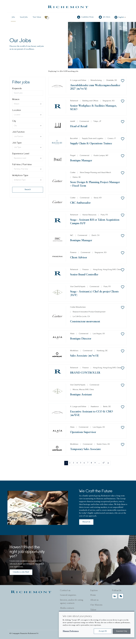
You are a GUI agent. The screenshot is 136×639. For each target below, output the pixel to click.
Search (28, 190)
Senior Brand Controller (84, 274)
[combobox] (27, 104)
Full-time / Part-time (22, 165)
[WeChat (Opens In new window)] (120, 596)
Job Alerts (106, 17)
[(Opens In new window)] (68, 6)
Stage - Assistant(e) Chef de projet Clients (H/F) (94, 293)
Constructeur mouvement (85, 321)
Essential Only (121, 631)
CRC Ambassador (80, 202)
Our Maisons (96, 605)
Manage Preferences (71, 631)
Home (93, 595)
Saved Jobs (24, 17)
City (14, 121)
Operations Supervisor (83, 432)
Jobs (13, 17)
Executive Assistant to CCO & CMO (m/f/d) (91, 413)
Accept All (103, 631)
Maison (15, 99)
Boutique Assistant (81, 394)
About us (94, 600)
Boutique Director (80, 338)
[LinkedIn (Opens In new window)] (114, 596)
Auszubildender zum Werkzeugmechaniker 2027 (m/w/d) (95, 87)
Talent (93, 610)
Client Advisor (78, 257)
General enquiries (68, 595)
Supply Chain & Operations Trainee (91, 143)
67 (104, 463)
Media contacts (67, 608)
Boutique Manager (81, 160)
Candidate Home (87, 17)
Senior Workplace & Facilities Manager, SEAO (93, 107)
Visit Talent (37, 17)
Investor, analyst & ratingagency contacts (71, 601)
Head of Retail (78, 126)
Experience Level (20, 154)
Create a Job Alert (21, 572)
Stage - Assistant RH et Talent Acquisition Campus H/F (94, 222)
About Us (86, 522)
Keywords (17, 89)
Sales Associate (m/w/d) (84, 355)
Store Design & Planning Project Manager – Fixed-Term (95, 184)
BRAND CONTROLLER (85, 372)
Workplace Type (20, 175)
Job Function (18, 132)
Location (16, 110)
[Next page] (108, 463)
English (121, 17)
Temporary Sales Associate (85, 449)
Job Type (17, 143)
